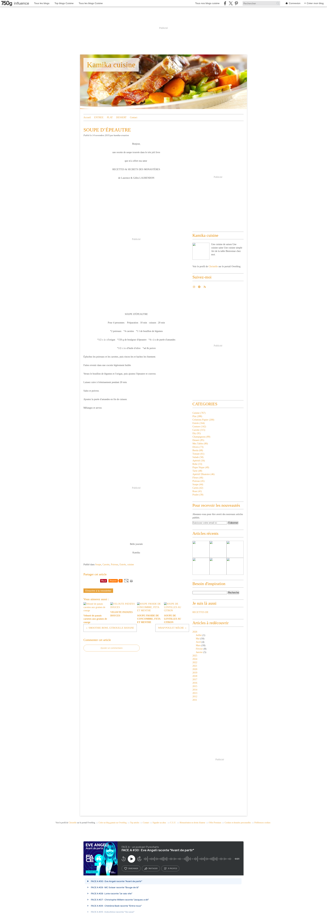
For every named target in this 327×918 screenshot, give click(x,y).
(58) (198, 457)
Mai (198, 638)
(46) (203, 474)
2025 (194, 655)
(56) (198, 460)
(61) (198, 454)
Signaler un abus (160, 822)
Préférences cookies (262, 822)
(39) (197, 494)
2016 (194, 683)
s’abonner (133, 868)
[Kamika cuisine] (200, 251)
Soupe (98, 564)
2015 (194, 686)
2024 (194, 659)
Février (199, 649)
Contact (133, 117)
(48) (197, 471)
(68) (197, 450)
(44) (197, 484)
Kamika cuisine (111, 64)
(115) (198, 430)
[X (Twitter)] (231, 3)
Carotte (106, 564)
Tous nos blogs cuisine (207, 3)
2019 (194, 672)
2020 (194, 669)
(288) (197, 416)
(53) (197, 464)
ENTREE (99, 117)
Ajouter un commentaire (111, 648)
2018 (194, 676)
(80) (200, 443)
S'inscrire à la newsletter (98, 590)
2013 (194, 693)
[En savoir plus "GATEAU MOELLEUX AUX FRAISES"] (200, 566)
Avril (198, 642)
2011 (194, 700)
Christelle (213, 266)
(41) (197, 491)
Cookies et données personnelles (238, 822)
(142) (199, 426)
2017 (194, 679)
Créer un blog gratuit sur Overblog (113, 822)
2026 (194, 632)
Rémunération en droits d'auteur (192, 822)
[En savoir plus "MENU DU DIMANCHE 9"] (235, 549)
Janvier (199, 652)
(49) (200, 467)
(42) (197, 488)
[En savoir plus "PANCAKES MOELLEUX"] (200, 549)
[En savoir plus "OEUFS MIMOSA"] (235, 566)
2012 (194, 696)
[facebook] (225, 3)
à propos (172, 868)
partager (153, 868)
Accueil (87, 117)
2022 (194, 662)
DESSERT (121, 117)
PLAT (110, 117)
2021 (194, 666)
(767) (199, 413)
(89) (201, 436)
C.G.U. (173, 822)
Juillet (199, 635)
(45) (198, 481)
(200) (203, 419)
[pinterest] (236, 3)
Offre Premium (215, 822)
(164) (198, 423)
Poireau (114, 564)
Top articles (134, 822)
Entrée (123, 564)
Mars (198, 645)
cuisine (130, 564)
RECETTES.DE (200, 612)
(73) (198, 447)
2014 (194, 689)
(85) (198, 440)
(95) (196, 433)
